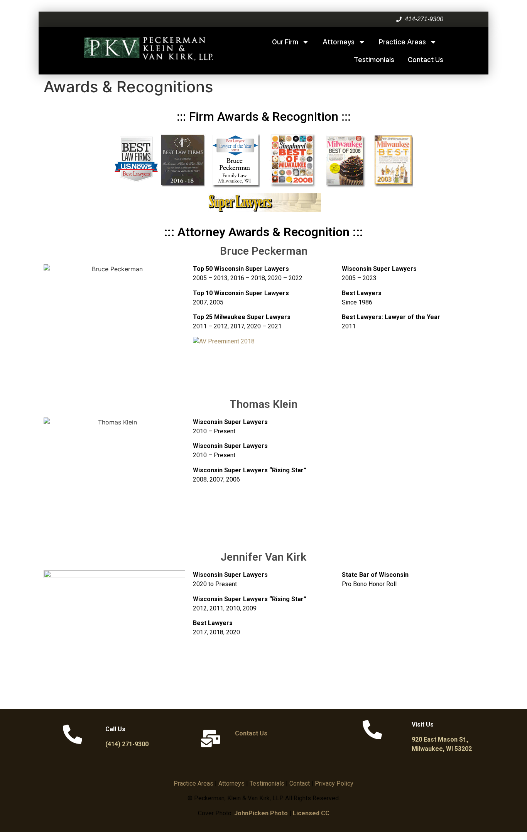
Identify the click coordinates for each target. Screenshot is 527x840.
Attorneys (339, 41)
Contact (299, 783)
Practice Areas (402, 41)
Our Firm (285, 41)
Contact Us (425, 59)
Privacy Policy (334, 783)
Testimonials (374, 59)
